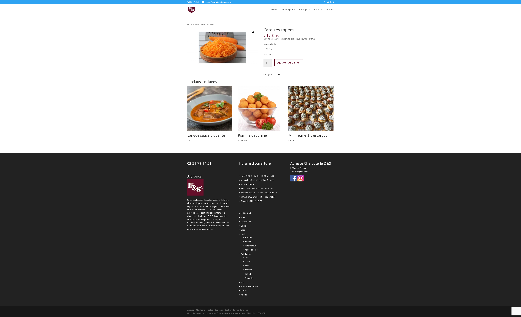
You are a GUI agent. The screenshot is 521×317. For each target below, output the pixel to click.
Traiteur (197, 24)
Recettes (318, 10)
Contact (330, 10)
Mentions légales (204, 310)
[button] (253, 32)
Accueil (274, 10)
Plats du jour (287, 10)
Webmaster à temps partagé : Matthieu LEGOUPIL (241, 313)
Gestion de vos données (236, 310)
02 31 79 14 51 (199, 163)
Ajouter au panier (288, 62)
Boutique (303, 10)
